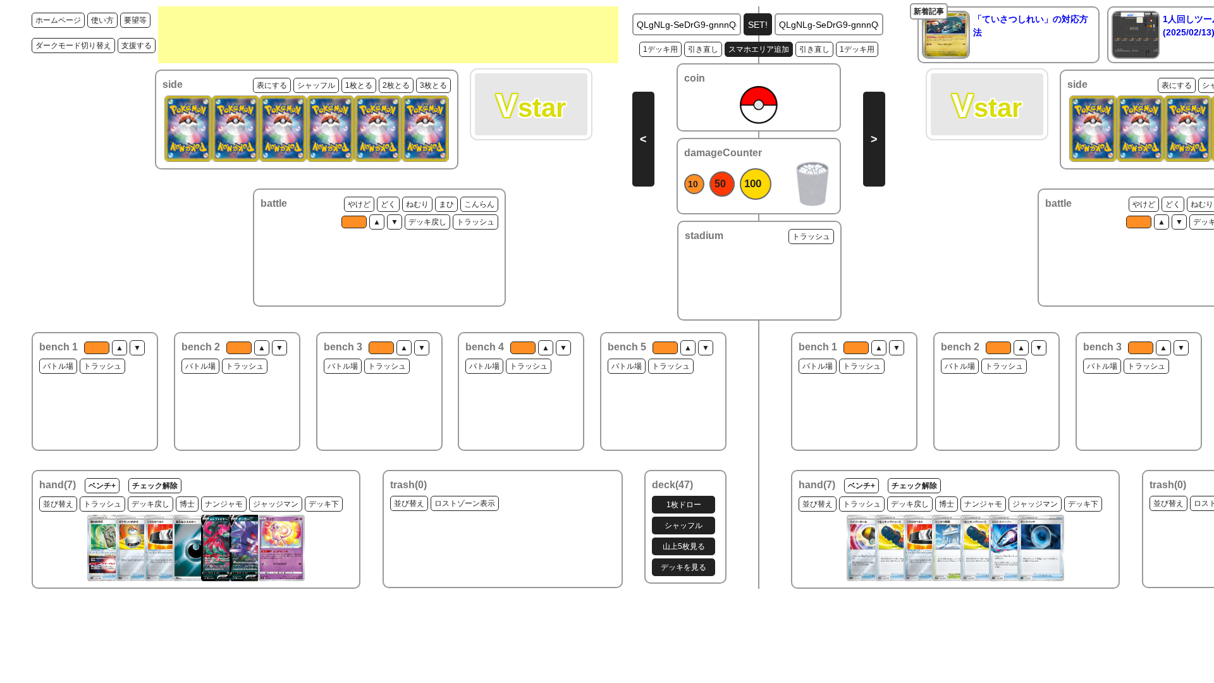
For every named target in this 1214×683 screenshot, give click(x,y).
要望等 (135, 20)
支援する (136, 45)
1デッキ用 (660, 49)
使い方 (102, 20)
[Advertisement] (388, 34)
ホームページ (58, 20)
